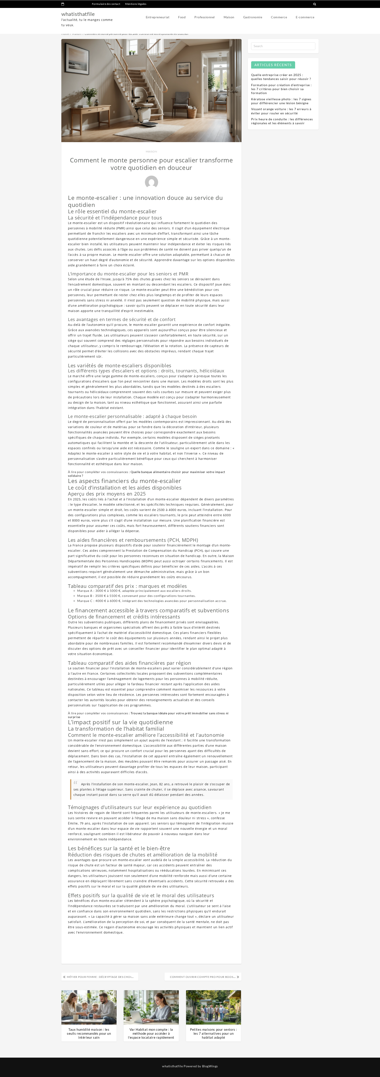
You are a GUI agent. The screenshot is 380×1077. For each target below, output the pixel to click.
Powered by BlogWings (201, 1066)
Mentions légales (135, 4)
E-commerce (305, 17)
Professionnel (204, 17)
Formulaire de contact (106, 4)
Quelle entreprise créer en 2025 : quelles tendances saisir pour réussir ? (281, 77)
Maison (229, 17)
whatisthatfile (78, 14)
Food (182, 17)
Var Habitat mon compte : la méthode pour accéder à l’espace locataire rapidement (151, 1033)
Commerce (279, 17)
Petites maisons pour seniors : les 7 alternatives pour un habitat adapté (213, 1033)
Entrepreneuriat (158, 17)
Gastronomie (252, 17)
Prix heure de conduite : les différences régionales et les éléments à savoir (282, 121)
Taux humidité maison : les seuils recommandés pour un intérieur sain (89, 1033)
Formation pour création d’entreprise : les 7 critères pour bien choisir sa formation (281, 89)
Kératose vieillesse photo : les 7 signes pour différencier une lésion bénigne (281, 101)
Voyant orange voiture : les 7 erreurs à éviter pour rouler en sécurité (281, 111)
